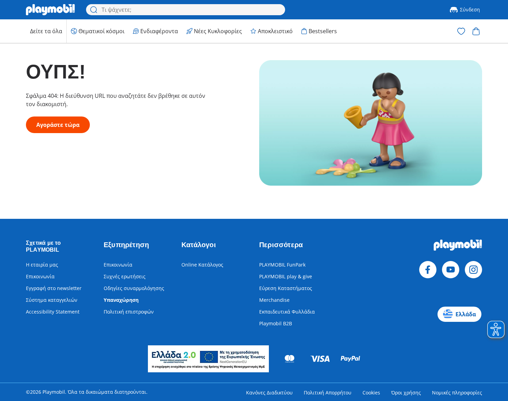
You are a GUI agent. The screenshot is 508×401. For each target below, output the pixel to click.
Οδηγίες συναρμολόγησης (134, 288)
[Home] (50, 9)
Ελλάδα (465, 314)
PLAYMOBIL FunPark (282, 264)
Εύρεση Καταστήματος (285, 288)
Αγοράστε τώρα (57, 125)
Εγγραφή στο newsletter (54, 288)
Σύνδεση (470, 9)
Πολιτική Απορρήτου (327, 392)
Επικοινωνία (40, 276)
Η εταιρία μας (42, 264)
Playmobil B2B (275, 323)
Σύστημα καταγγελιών (51, 300)
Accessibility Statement (52, 311)
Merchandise (274, 300)
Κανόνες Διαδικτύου (269, 392)
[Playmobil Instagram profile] (473, 269)
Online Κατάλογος (202, 264)
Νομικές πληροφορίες (457, 392)
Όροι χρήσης (406, 392)
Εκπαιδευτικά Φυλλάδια (287, 311)
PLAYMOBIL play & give (285, 276)
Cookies (371, 392)
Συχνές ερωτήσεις (124, 276)
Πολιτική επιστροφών (129, 311)
